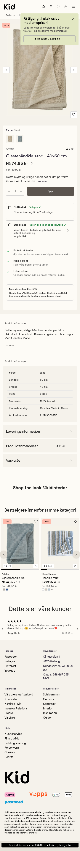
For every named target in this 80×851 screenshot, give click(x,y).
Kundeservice (13, 734)
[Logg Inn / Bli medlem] (51, 6)
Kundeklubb (12, 699)
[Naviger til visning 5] (69, 569)
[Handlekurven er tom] (66, 6)
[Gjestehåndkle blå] (19, 138)
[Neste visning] (73, 70)
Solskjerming (51, 694)
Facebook (10, 656)
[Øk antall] (21, 191)
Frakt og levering (15, 743)
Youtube (9, 670)
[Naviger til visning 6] (76, 569)
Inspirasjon (50, 713)
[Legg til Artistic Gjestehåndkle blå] (35, 566)
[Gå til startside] (9, 7)
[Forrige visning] (6, 70)
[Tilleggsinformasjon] (31, 164)
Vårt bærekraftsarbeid (18, 694)
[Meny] (73, 6)
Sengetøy (49, 704)
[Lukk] (73, 18)
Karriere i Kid (12, 704)
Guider (47, 717)
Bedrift (8, 757)
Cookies (9, 752)
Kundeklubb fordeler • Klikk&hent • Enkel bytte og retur (40, 845)
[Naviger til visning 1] (10, 569)
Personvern (11, 747)
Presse (8, 713)
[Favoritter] (58, 6)
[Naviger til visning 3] (56, 569)
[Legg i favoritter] (73, 114)
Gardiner (48, 699)
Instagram (10, 661)
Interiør (47, 708)
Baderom (10, 15)
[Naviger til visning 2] (29, 569)
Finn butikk (11, 738)
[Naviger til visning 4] (63, 569)
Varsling (9, 717)
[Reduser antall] (9, 191)
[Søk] (43, 6)
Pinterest (10, 666)
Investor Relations (15, 708)
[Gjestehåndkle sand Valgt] (10, 138)
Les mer (42, 181)
